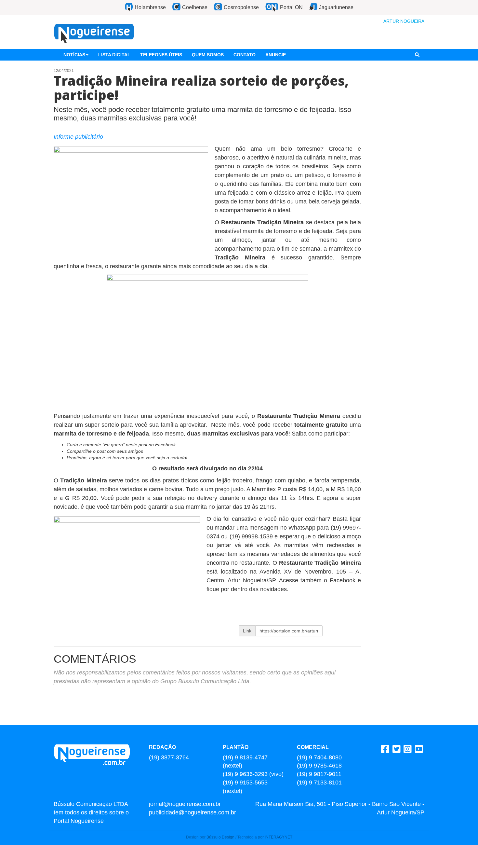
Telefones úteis (161, 54)
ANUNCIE (275, 54)
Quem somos (208, 54)
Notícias (74, 54)
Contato (244, 54)
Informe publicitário (78, 136)
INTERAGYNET (278, 837)
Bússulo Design (220, 837)
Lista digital (114, 54)
